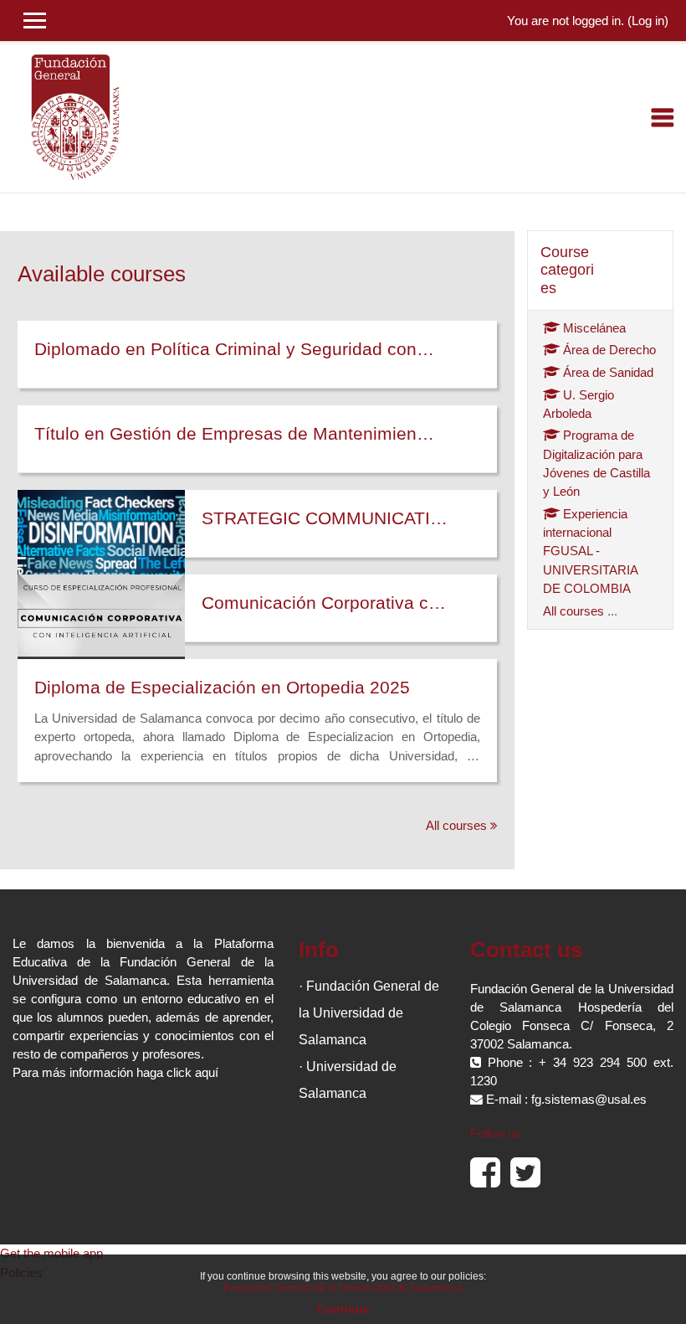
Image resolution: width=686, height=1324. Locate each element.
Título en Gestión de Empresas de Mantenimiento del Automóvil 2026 (235, 433)
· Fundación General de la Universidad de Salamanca (369, 1013)
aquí (206, 1072)
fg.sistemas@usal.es (589, 1099)
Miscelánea (594, 328)
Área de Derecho (609, 350)
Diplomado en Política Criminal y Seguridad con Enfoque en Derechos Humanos (235, 348)
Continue (343, 1309)
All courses (456, 825)
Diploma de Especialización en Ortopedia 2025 (222, 687)
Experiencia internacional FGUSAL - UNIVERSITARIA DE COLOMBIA (590, 551)
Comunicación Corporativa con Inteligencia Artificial (327, 602)
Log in (648, 21)
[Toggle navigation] (662, 117)
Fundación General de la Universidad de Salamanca (343, 1288)
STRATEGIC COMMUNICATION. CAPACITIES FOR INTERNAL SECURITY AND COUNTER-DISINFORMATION (327, 518)
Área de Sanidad (608, 372)
